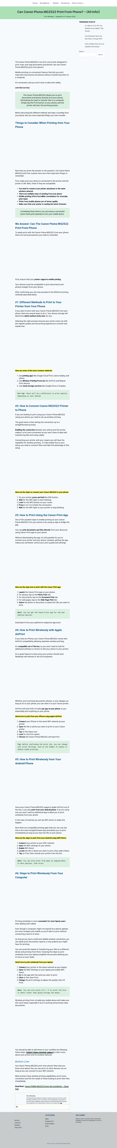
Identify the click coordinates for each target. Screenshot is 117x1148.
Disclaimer (17, 1125)
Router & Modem (49, 1123)
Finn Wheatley (49, 16)
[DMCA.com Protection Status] (89, 1130)
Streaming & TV (49, 1121)
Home (35, 3)
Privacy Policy (18, 1127)
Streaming (65, 3)
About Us (17, 1120)
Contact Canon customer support (40, 1052)
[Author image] (43, 17)
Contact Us (18, 1122)
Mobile (56, 3)
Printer (47, 1126)
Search (81, 51)
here (61, 1103)
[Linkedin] (17, 1107)
